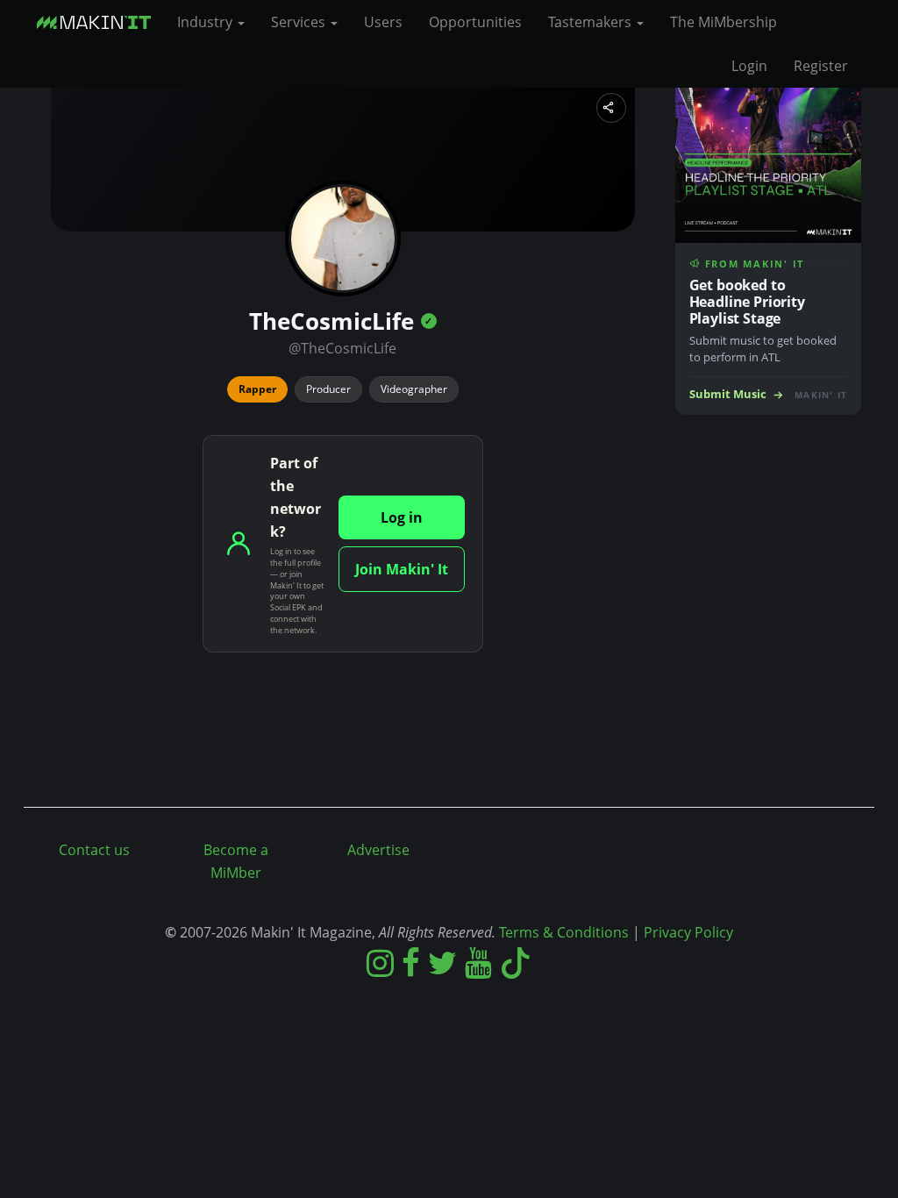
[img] (429, 321)
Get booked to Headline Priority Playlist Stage (747, 301)
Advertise (378, 849)
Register (821, 65)
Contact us (94, 849)
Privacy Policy (688, 932)
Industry (206, 22)
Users (383, 22)
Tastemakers (591, 22)
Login (749, 65)
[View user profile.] (343, 238)
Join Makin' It (401, 569)
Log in (402, 517)
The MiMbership (723, 22)
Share (611, 108)
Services (300, 22)
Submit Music (727, 394)
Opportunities (475, 22)
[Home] (100, 22)
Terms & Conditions (564, 932)
